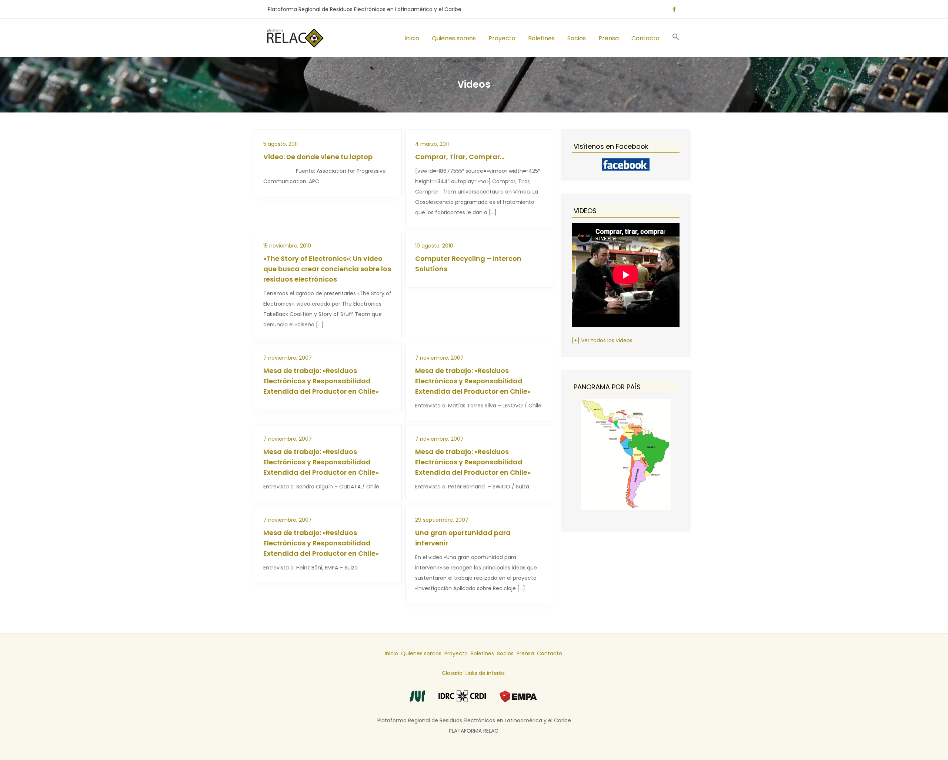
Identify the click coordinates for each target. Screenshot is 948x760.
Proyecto (501, 38)
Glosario (452, 673)
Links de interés (485, 673)
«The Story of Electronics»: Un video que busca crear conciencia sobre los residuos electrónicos (327, 269)
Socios (576, 38)
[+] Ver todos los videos (602, 340)
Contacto (645, 38)
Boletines (541, 38)
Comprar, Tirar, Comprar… (459, 156)
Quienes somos (454, 38)
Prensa (608, 38)
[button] (676, 38)
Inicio (411, 38)
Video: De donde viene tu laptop (318, 156)
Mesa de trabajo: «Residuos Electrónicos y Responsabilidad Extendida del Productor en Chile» (321, 381)
